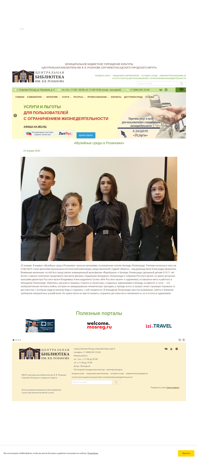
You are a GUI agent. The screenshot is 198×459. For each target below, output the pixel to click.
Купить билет (86, 135)
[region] (99, 452)
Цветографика (173, 387)
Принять (186, 453)
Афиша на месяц (35, 126)
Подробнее (92, 453)
